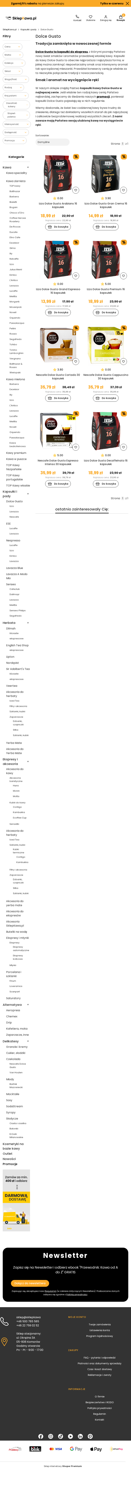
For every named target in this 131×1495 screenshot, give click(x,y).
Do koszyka (61, 226)
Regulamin (99, 1414)
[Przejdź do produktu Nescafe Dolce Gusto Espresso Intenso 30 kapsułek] (58, 430)
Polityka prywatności (100, 1408)
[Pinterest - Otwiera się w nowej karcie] (90, 1436)
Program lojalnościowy (99, 1336)
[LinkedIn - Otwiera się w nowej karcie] (80, 1436)
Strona (115, 144)
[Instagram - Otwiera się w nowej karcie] (50, 1436)
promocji (103, 97)
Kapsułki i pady (29, 29)
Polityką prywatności (76, 1294)
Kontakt (99, 1419)
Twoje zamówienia (100, 1324)
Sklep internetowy (63, 1466)
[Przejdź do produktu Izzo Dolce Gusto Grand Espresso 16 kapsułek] (58, 259)
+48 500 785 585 (27, 1321)
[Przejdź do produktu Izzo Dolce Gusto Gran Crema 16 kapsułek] (105, 173)
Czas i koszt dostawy (99, 1369)
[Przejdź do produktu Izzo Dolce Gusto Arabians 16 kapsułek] (58, 173)
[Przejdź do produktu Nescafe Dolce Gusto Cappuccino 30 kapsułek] (105, 345)
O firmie (100, 1396)
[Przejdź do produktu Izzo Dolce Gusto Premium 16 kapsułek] (105, 259)
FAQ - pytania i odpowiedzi (99, 1357)
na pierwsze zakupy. (27, 3)
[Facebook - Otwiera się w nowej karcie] (41, 1436)
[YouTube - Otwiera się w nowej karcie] (70, 1436)
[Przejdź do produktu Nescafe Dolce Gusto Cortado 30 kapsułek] (58, 345)
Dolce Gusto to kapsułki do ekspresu (61, 52)
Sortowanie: (42, 135)
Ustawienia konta (100, 1330)
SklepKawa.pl (10, 29)
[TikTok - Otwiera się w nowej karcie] (60, 1436)
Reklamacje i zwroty (99, 1375)
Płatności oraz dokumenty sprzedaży (99, 1363)
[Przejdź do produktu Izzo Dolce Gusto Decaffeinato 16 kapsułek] (105, 430)
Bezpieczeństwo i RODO (100, 1402)
